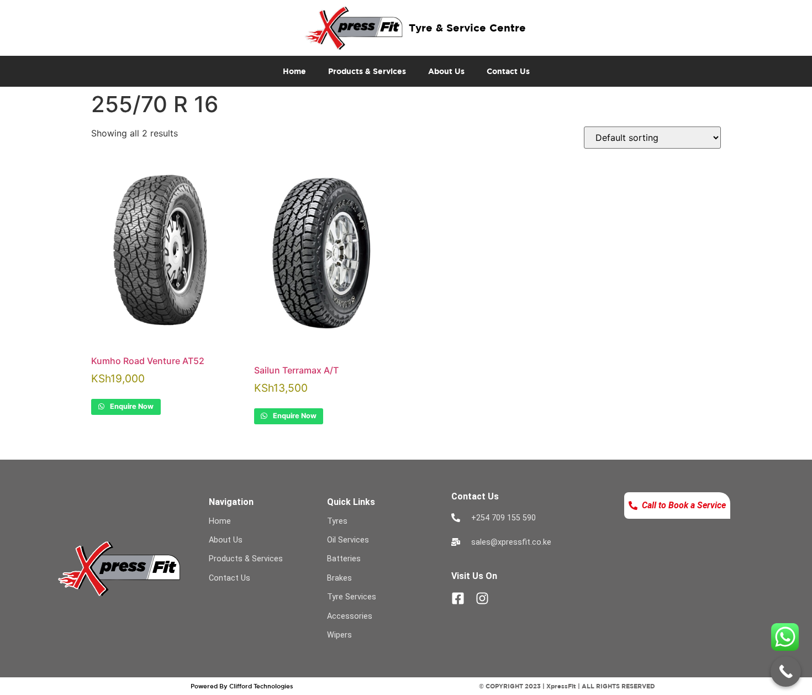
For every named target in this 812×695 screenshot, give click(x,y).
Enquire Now (131, 406)
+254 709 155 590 (503, 518)
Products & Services (367, 71)
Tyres (337, 521)
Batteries (344, 559)
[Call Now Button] (786, 671)
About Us (446, 71)
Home (294, 71)
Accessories (349, 616)
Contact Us (508, 71)
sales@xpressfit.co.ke (511, 542)
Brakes (339, 578)
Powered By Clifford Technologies (242, 685)
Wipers (339, 635)
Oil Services (348, 540)
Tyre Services (351, 597)
